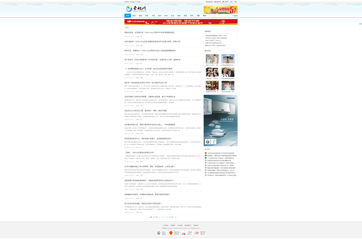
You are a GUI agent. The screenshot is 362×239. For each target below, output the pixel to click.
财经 (140, 15)
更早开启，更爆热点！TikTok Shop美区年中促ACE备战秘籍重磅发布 (150, 51)
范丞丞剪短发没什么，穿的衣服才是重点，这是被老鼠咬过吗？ (148, 139)
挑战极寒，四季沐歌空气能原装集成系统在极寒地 (221, 155)
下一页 (168, 217)
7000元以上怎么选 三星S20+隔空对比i (216, 38)
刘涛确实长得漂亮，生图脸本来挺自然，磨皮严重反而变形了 (147, 194)
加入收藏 (132, 2)
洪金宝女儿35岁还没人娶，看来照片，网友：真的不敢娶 (145, 111)
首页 (127, 15)
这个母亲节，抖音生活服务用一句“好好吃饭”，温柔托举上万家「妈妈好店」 (153, 60)
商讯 (191, 15)
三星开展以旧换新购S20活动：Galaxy (216, 35)
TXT (190, 225)
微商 (204, 15)
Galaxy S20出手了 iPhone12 (213, 40)
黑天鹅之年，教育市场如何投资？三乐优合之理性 (221, 175)
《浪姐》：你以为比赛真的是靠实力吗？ (139, 152)
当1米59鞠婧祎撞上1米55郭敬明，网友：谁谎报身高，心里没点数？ (149, 166)
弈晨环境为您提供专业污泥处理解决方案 (219, 160)
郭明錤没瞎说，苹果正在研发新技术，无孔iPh (220, 170)
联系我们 (173, 225)
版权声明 (196, 225)
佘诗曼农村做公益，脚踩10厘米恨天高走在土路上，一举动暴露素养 (149, 125)
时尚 (166, 15)
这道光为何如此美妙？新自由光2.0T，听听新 (220, 165)
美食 (185, 15)
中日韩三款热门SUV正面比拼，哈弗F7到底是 (220, 163)
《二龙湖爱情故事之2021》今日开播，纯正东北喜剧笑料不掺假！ (149, 69)
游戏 (178, 15)
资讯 (134, 15)
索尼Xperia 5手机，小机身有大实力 (215, 45)
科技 (146, 15)
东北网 (125, 27)
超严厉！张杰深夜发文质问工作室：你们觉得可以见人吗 (145, 83)
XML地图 (180, 225)
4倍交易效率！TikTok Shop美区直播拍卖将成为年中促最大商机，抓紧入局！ (153, 41)
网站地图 (187, 225)
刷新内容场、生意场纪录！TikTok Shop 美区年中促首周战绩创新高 (149, 32)
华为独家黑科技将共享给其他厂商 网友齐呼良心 (221, 173)
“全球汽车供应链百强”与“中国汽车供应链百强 (220, 153)
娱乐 (159, 15)
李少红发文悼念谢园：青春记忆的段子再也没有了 (143, 203)
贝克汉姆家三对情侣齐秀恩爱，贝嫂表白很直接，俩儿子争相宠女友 (149, 97)
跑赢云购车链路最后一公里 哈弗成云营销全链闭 (221, 168)
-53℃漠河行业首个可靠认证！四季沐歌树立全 (220, 158)
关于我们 (166, 225)
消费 (198, 15)
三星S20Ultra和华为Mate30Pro (213, 43)
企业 (172, 15)
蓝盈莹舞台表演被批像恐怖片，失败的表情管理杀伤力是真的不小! (149, 180)
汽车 (153, 15)
